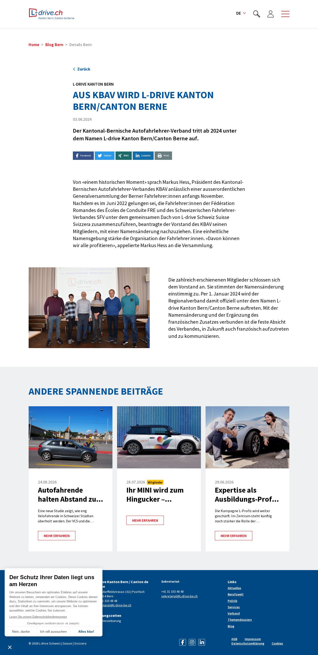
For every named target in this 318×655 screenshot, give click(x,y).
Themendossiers (240, 620)
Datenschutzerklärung (247, 643)
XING (126, 155)
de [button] (238, 13)
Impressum (253, 639)
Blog (231, 626)
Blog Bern (54, 44)
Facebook (85, 155)
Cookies (277, 643)
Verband (234, 613)
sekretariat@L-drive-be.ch (113, 605)
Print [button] (166, 155)
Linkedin (146, 155)
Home (34, 44)
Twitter (108, 155)
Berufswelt (236, 594)
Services (234, 607)
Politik (232, 601)
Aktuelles (234, 588)
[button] (285, 14)
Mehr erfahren (57, 535)
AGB (234, 639)
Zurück (83, 69)
